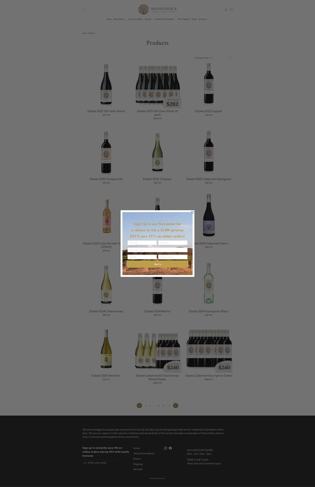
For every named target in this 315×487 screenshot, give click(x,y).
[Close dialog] (192, 212)
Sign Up (157, 264)
